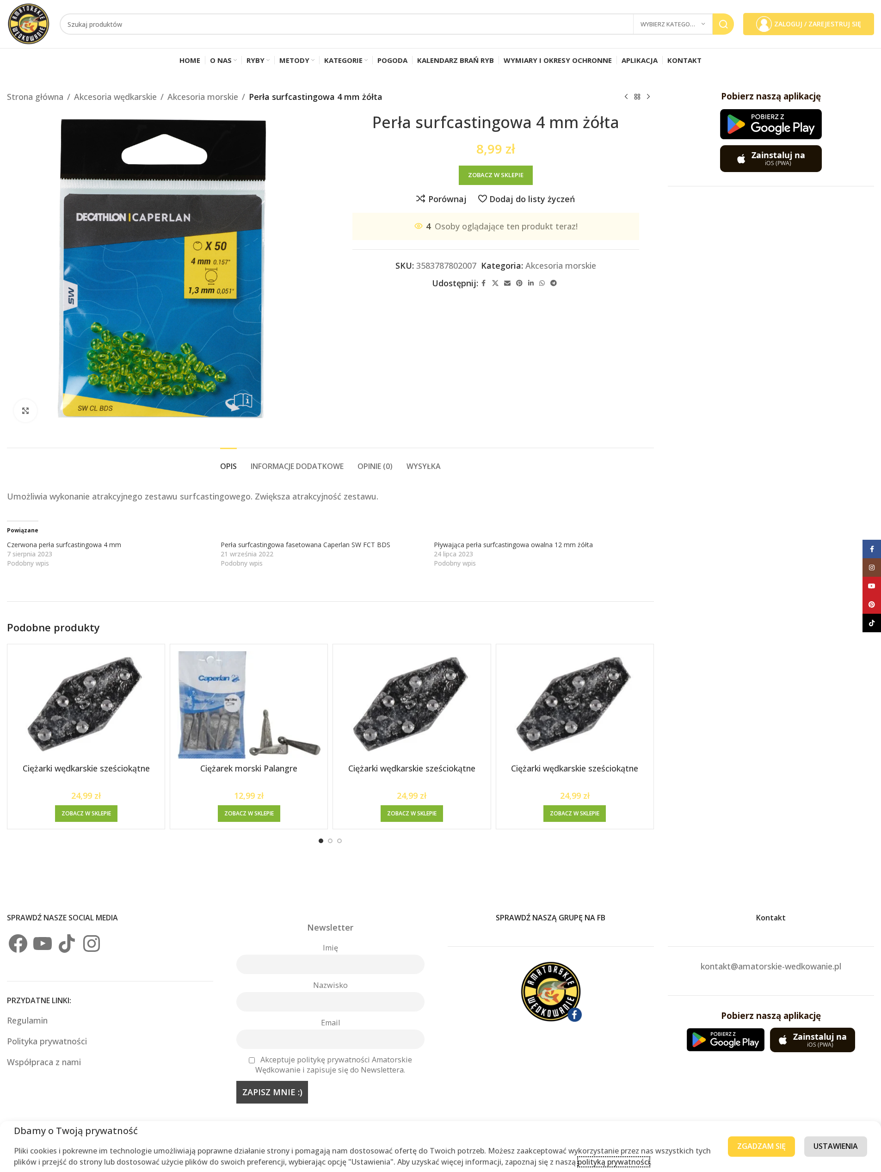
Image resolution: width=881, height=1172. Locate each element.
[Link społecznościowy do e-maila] (507, 283)
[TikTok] (67, 943)
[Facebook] (18, 943)
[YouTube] (42, 943)
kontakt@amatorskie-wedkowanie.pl (771, 966)
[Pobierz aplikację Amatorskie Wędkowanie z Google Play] (771, 124)
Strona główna (35, 96)
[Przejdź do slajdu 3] (339, 841)
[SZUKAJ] (723, 24)
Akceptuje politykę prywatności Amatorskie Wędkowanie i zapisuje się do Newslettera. (333, 1065)
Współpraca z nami (44, 1061)
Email (330, 1023)
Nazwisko (330, 985)
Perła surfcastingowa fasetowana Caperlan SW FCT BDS (305, 544)
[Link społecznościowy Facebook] (483, 283)
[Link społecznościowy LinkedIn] (530, 283)
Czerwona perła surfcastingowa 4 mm (64, 544)
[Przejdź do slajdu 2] (330, 841)
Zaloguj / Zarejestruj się (817, 23)
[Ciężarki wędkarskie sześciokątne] (86, 705)
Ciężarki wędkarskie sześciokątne (86, 768)
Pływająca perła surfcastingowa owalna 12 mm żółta (513, 544)
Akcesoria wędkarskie (115, 96)
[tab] (228, 462)
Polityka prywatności (47, 1041)
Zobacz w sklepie (496, 175)
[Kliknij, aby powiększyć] (25, 410)
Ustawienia (835, 1146)
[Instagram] (91, 943)
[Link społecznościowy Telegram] (554, 283)
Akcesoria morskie (202, 96)
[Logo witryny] (28, 23)
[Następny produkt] (648, 96)
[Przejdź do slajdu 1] (321, 841)
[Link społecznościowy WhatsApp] (542, 283)
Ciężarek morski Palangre (248, 768)
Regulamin (28, 1020)
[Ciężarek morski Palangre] (248, 705)
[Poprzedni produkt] (626, 96)
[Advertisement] (771, 339)
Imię (330, 948)
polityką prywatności (614, 1162)
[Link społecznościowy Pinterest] (519, 283)
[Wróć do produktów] (637, 96)
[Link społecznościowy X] (495, 283)
